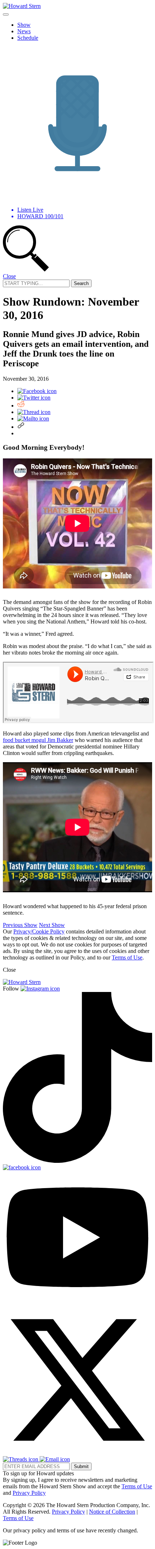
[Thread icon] (33, 412)
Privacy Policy (29, 1493)
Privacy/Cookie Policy (39, 931)
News (24, 31)
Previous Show (20, 925)
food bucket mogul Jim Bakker (38, 740)
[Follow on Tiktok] (77, 1161)
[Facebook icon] (37, 391)
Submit (81, 1466)
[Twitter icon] (33, 397)
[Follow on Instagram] (40, 988)
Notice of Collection (112, 1512)
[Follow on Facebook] (22, 1167)
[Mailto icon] (33, 418)
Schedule (27, 38)
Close (9, 276)
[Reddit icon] (21, 405)
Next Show (52, 925)
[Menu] (6, 14)
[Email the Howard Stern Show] (55, 1459)
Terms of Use (127, 957)
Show (24, 25)
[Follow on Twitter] (77, 1453)
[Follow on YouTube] (77, 1302)
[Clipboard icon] (21, 427)
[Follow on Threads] (21, 1459)
